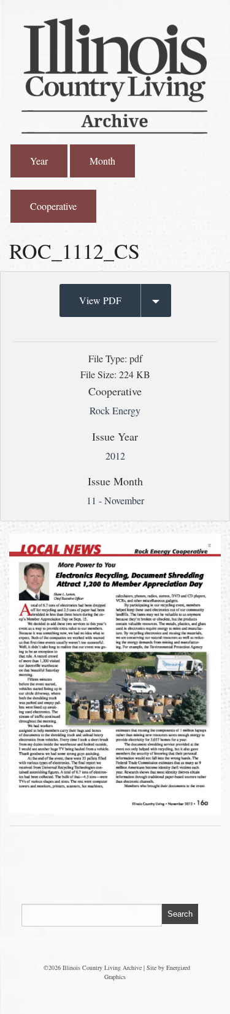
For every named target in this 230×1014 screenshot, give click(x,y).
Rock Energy (115, 410)
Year (39, 160)
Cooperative (53, 205)
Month (102, 160)
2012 (115, 455)
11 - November (115, 500)
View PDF (100, 300)
